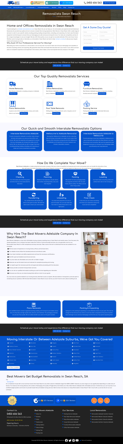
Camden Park (77, 346)
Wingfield (76, 363)
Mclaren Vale (12, 360)
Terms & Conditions (87, 440)
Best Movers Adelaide (47, 440)
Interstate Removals (43, 7)
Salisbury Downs (13, 346)
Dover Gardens (99, 356)
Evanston (11, 363)
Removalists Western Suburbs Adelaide (102, 416)
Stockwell (76, 349)
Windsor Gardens (56, 353)
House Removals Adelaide (71, 422)
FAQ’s (59, 7)
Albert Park (77, 353)
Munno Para (55, 349)
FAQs (37, 419)
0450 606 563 (94, 3)
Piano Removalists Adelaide (71, 419)
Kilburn (97, 349)
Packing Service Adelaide (70, 414)
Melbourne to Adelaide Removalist (61, 134)
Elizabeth (33, 349)
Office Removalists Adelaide (71, 427)
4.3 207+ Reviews (53, 2)
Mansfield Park (99, 360)
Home (9, 7)
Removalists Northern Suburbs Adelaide (102, 422)
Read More (13, 93)
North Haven (55, 360)
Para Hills (33, 346)
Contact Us (71, 7)
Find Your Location (13, 367)
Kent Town (76, 343)
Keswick (54, 356)
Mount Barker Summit (15, 349)
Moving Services (18, 7)
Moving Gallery (40, 424)
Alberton (11, 353)
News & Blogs (39, 427)
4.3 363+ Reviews (68, 2)
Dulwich (54, 346)
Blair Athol (33, 360)
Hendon (11, 343)
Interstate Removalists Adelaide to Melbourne (98, 135)
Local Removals (30, 7)
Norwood (97, 346)
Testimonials (39, 422)
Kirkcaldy (54, 363)
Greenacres (12, 356)
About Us (38, 414)
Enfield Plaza (77, 356)
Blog (64, 7)
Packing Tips (39, 433)
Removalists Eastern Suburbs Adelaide (102, 419)
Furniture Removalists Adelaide (72, 424)
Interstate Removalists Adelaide (24, 134)
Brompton (97, 343)
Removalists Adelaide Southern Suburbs (102, 414)
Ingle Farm (98, 353)
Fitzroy (32, 363)
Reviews (54, 7)
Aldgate (54, 343)
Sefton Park (77, 360)
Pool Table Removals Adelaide (72, 416)
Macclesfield (34, 356)
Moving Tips (39, 430)
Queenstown (34, 353)
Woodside (33, 343)
